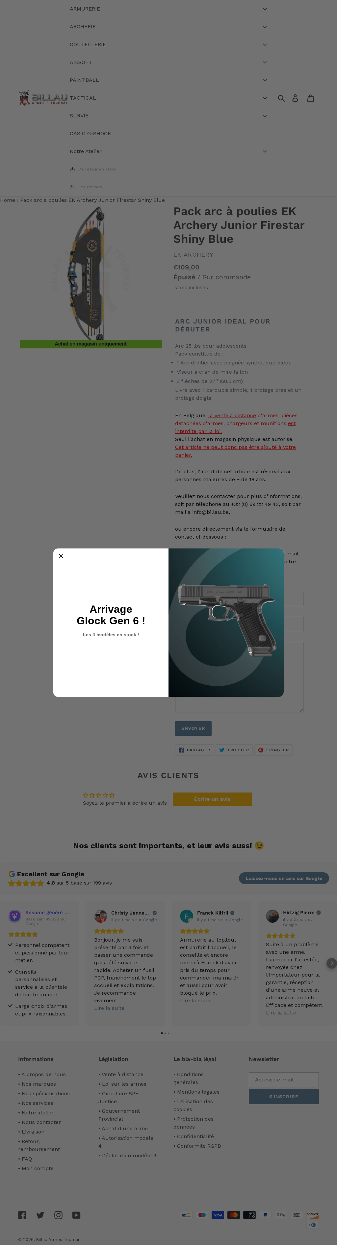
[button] (61, 556)
